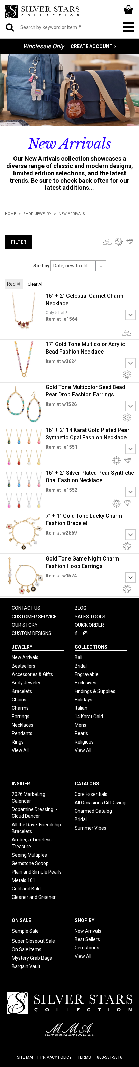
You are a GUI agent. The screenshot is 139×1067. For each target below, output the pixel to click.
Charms (20, 708)
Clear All (36, 284)
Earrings (20, 716)
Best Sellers (87, 939)
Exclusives (85, 682)
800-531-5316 (109, 1057)
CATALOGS (87, 783)
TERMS (84, 1057)
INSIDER (21, 783)
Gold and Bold (26, 888)
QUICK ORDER (89, 625)
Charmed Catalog (93, 811)
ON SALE (21, 920)
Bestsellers (23, 666)
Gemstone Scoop (30, 863)
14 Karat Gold (89, 716)
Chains (19, 699)
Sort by (41, 265)
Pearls (81, 733)
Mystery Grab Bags (32, 958)
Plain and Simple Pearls (37, 872)
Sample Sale (25, 931)
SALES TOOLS (90, 616)
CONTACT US (26, 608)
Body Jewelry (26, 682)
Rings (18, 742)
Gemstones (87, 948)
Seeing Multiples (29, 855)
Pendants (22, 733)
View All (20, 750)
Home (10, 214)
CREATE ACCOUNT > (93, 46)
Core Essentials (91, 794)
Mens (80, 725)
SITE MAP (25, 1057)
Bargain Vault (26, 966)
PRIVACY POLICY (56, 1057)
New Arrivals (72, 214)
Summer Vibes (90, 828)
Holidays (83, 699)
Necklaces (22, 725)
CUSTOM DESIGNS (31, 633)
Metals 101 (23, 880)
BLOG (80, 608)
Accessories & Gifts (32, 674)
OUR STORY (25, 625)
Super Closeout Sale (33, 941)
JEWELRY (22, 647)
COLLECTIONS (91, 647)
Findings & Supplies (95, 691)
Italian (81, 708)
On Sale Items (26, 949)
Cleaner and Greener (34, 897)
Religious (84, 742)
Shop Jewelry (37, 214)
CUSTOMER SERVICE (34, 616)
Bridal (81, 666)
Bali (78, 657)
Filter (18, 242)
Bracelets (22, 691)
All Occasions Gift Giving (100, 802)
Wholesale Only (43, 46)
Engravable (87, 674)
